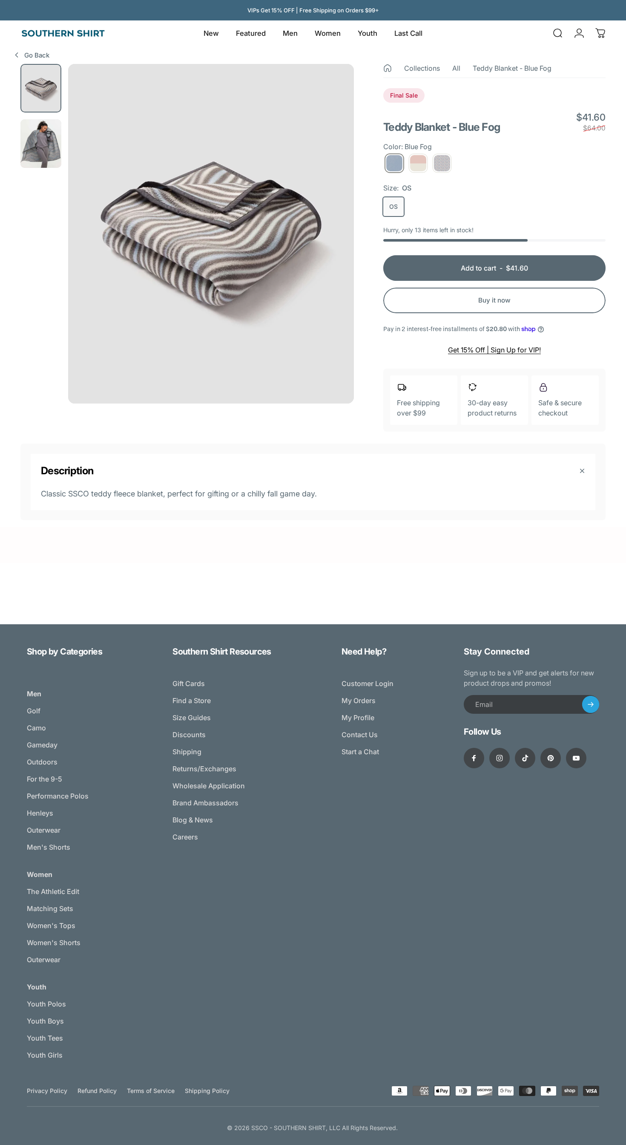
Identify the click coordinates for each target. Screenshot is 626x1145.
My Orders (359, 700)
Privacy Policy (47, 1090)
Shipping (186, 751)
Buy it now (494, 300)
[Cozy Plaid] (418, 163)
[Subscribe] (590, 704)
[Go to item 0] (40, 88)
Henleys (40, 813)
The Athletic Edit (53, 891)
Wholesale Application (208, 786)
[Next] (332, 250)
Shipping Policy (207, 1090)
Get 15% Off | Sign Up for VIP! (494, 350)
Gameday (42, 745)
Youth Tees (45, 1038)
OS (393, 206)
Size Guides (191, 717)
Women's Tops (51, 925)
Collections (422, 68)
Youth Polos (46, 1004)
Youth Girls (45, 1055)
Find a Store (191, 700)
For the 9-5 (44, 779)
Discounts (189, 734)
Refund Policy (97, 1090)
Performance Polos (58, 796)
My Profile (358, 717)
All (456, 68)
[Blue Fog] (394, 163)
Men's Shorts (48, 847)
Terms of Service (151, 1090)
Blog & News (192, 820)
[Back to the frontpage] (387, 68)
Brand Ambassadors (205, 803)
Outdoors (42, 762)
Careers (185, 837)
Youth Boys (45, 1021)
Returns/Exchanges (204, 768)
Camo (36, 728)
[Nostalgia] (442, 163)
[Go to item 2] (40, 143)
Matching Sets (50, 908)
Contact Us (360, 734)
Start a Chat (360, 751)
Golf (33, 711)
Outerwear (43, 830)
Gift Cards (188, 683)
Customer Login (367, 683)
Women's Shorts (53, 942)
